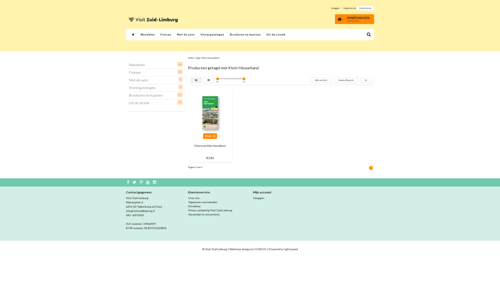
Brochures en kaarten (245, 34)
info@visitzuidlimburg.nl (140, 211)
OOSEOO (260, 249)
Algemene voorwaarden (202, 202)
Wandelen (147, 34)
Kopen (208, 136)
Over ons (194, 198)
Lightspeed (291, 249)
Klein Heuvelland (210, 58)
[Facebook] (128, 182)
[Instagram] (155, 182)
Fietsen (165, 34)
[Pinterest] (142, 182)
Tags (198, 58)
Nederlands (365, 8)
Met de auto (186, 34)
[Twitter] (135, 182)
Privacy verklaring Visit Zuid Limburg (210, 210)
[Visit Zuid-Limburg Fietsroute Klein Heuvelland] (210, 112)
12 (366, 80)
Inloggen (335, 8)
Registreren (350, 8)
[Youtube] (148, 182)
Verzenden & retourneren (204, 214)
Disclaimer (194, 206)
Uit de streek (275, 34)
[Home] (133, 34)
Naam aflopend (346, 80)
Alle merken (321, 80)
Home (191, 58)
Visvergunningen (212, 34)
